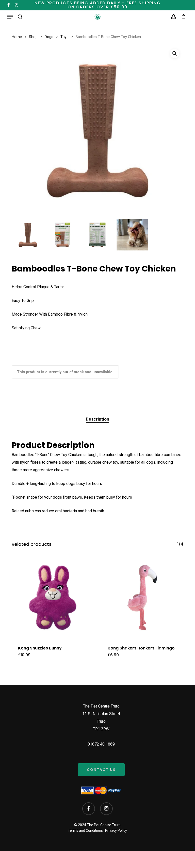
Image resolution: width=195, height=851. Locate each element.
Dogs (49, 36)
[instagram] (16, 5)
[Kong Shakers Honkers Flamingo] (142, 597)
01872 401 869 (101, 744)
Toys (64, 36)
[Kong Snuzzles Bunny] (53, 597)
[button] (10, 16)
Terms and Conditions (85, 830)
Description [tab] (97, 419)
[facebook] (8, 5)
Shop (33, 36)
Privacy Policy (116, 830)
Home (17, 36)
